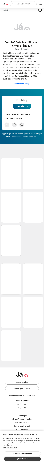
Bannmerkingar (22, 429)
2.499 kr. (20, 106)
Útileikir (6, 10)
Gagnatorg (22, 407)
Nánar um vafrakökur (10, 448)
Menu (41, 3)
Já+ (22, 411)
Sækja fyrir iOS (22, 382)
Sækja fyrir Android (22, 389)
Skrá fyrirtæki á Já (22, 422)
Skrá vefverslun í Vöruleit (22, 419)
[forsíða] (5, 4)
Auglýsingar (22, 404)
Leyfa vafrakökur (22, 459)
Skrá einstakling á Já (22, 426)
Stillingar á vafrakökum (22, 454)
